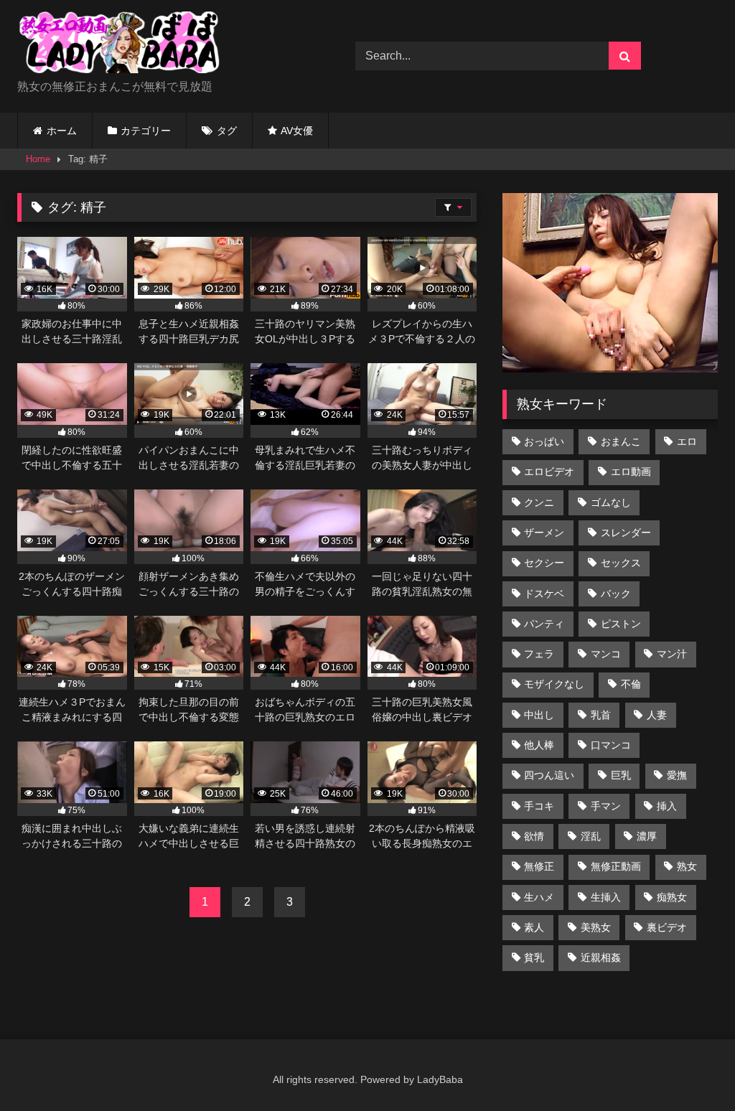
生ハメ (539, 897)
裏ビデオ (667, 927)
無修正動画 (616, 866)
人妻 (657, 715)
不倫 (631, 684)
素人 (534, 927)
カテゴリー (146, 130)
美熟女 (596, 927)
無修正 (539, 866)
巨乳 (621, 775)
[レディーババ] (164, 44)
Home (38, 159)
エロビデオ (549, 471)
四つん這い (549, 775)
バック (616, 593)
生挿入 (606, 897)
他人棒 (539, 745)
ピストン (621, 623)
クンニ (539, 502)
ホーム (62, 130)
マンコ (606, 654)
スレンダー (626, 532)
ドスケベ (544, 593)
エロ (687, 441)
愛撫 (677, 775)
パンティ (544, 623)
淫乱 (591, 836)
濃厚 (647, 836)
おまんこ (621, 441)
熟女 (687, 866)
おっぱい (544, 441)
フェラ (539, 654)
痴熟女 (672, 897)
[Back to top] (690, 1068)
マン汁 (672, 654)
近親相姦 (601, 957)
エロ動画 (631, 471)
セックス (621, 562)
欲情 (534, 836)
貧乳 (534, 957)
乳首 (601, 715)
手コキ (539, 806)
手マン (606, 806)
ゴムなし (611, 502)
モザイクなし (554, 684)
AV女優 (297, 130)
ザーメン (544, 532)
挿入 (667, 806)
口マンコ (611, 745)
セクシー (544, 562)
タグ (227, 130)
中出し (539, 715)
